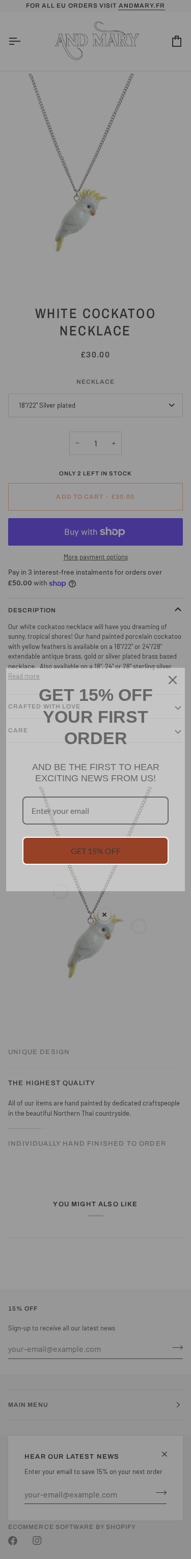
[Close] (172, 680)
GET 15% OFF (96, 851)
